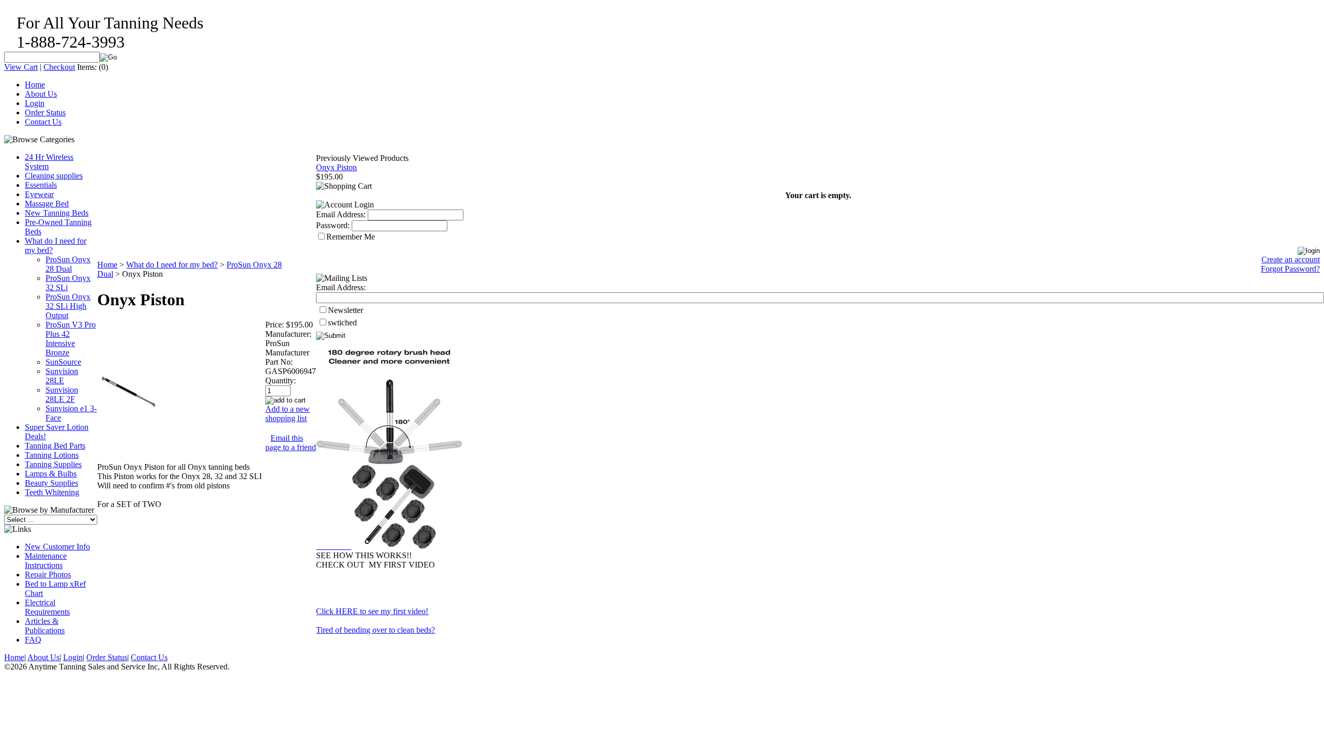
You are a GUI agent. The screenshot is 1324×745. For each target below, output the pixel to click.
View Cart (21, 67)
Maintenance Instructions (46, 561)
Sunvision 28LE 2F (62, 394)
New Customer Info (57, 546)
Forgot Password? (1290, 268)
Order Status (45, 112)
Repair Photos (48, 574)
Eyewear (39, 194)
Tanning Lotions (52, 455)
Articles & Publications (45, 626)
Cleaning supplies (54, 175)
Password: (333, 225)
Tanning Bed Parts (55, 445)
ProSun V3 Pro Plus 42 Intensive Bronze (71, 338)
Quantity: (280, 380)
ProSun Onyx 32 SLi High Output (68, 306)
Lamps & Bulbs (51, 473)
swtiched (342, 322)
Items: (87, 67)
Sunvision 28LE (62, 376)
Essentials (41, 185)
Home (35, 84)
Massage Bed (47, 203)
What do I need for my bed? (172, 264)
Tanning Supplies (53, 464)
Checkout (59, 67)
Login (34, 103)
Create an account (1290, 259)
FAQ (33, 639)
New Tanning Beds (56, 212)
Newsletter (345, 310)
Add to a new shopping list (287, 414)
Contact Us (43, 121)
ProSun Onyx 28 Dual (68, 264)
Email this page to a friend (290, 443)
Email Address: (341, 214)
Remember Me (350, 236)
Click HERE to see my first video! (372, 611)
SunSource (63, 361)
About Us (41, 94)
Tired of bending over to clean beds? (375, 629)
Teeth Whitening (52, 492)
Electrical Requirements (47, 607)
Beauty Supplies (51, 483)
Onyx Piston (336, 167)
